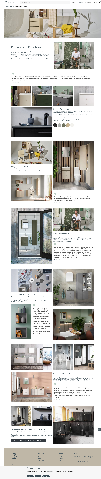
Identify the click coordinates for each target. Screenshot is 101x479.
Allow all (30, 476)
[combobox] (46, 2)
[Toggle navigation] (2, 2)
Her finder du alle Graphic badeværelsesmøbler (20, 173)
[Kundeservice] (99, 429)
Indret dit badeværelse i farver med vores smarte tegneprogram (65, 130)
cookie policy (54, 473)
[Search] (21, 2)
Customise (46, 476)
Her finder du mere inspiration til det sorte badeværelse (28, 440)
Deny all (38, 476)
